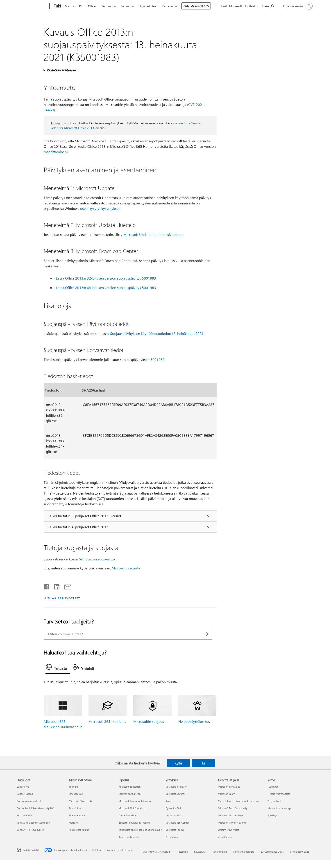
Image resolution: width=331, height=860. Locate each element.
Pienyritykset (172, 837)
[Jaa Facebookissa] (47, 585)
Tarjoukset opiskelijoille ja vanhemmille (140, 829)
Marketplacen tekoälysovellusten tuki (238, 801)
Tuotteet (107, 6)
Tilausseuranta (77, 815)
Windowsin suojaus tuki (97, 559)
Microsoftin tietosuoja (280, 808)
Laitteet (125, 6)
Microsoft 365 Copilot (177, 822)
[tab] (57, 668)
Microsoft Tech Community (232, 808)
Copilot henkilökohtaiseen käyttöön (36, 808)
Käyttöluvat (200, 851)
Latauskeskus (76, 793)
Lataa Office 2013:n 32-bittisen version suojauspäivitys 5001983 (106, 278)
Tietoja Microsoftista (279, 793)
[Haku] (206, 634)
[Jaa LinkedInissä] (55, 585)
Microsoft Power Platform (232, 822)
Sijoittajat (273, 815)
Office (92, 6)
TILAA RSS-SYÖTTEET (64, 598)
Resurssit (168, 6)
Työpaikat (273, 786)
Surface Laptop (25, 793)
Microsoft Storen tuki (80, 801)
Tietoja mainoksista (243, 851)
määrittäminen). (56, 151)
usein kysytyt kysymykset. (100, 208)
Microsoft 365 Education (132, 808)
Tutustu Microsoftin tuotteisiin (33, 822)
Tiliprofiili (74, 786)
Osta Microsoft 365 (196, 6)
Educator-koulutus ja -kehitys (134, 822)
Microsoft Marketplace (230, 815)
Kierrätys (74, 822)
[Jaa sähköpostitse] (65, 585)
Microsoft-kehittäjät (229, 786)
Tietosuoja (182, 851)
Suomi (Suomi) (31, 849)
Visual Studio (225, 837)
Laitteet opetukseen (130, 793)
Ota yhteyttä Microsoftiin (156, 851)
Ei (203, 763)
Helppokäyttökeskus (194, 721)
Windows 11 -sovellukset (30, 829)
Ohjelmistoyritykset (228, 829)
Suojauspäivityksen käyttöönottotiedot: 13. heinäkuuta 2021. (157, 333)
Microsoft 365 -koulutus (107, 721)
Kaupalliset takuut (79, 829)
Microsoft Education (130, 786)
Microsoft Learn (226, 793)
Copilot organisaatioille (29, 801)
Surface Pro (23, 786)
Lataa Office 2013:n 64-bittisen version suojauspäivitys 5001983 (106, 287)
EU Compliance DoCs (272, 851)
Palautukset (75, 808)
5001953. (157, 359)
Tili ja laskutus (147, 6)
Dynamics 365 (173, 808)
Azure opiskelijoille (129, 837)
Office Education (127, 815)
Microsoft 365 (74, 6)
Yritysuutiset (274, 801)
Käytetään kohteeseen (62, 70)
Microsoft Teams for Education (135, 801)
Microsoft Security (126, 568)
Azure (169, 801)
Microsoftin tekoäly (176, 786)
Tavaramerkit (220, 851)
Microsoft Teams (175, 829)
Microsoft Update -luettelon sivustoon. (153, 234)
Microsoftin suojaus (148, 721)
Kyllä (178, 763)
